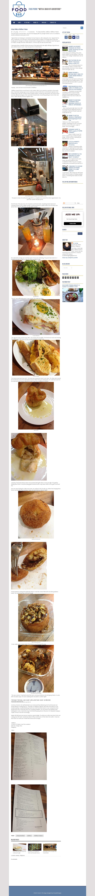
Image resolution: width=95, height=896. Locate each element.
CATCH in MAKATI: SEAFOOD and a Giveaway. (74, 143)
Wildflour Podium (55, 31)
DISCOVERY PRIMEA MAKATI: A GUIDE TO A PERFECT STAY (71, 286)
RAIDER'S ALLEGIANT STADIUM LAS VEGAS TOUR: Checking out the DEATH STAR (76, 49)
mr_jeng (75, 243)
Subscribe (73, 223)
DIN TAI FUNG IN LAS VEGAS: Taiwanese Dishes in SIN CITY (75, 61)
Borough (37, 45)
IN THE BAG (27, 22)
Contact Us (53, 22)
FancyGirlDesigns (57, 893)
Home (19, 22)
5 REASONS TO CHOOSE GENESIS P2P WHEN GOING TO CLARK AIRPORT (75, 168)
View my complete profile (70, 257)
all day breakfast (41, 31)
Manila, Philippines (20, 855)
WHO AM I (44, 22)
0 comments (31, 31)
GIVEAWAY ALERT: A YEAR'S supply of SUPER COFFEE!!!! (75, 131)
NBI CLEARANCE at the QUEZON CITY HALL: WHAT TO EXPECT (75, 155)
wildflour (48, 31)
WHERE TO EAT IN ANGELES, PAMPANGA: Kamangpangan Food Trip (75, 118)
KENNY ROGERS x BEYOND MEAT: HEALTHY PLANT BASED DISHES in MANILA (76, 75)
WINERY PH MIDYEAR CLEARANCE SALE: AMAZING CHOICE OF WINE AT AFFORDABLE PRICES (71, 103)
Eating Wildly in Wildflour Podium (19, 29)
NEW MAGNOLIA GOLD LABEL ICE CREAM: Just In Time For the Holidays (76, 88)
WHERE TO (35, 22)
